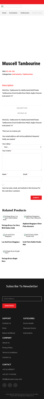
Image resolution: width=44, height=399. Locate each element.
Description (22, 108)
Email (25, 174)
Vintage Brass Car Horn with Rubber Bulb (11, 226)
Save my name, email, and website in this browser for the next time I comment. (21, 189)
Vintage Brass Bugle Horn (9, 259)
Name (5, 174)
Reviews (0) (22, 113)
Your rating (6, 144)
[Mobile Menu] (41, 7)
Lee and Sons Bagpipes (11, 242)
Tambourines (24, 13)
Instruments (13, 13)
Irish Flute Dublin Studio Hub (32, 243)
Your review (7, 151)
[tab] (22, 108)
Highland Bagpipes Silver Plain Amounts (32, 225)
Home (4, 13)
